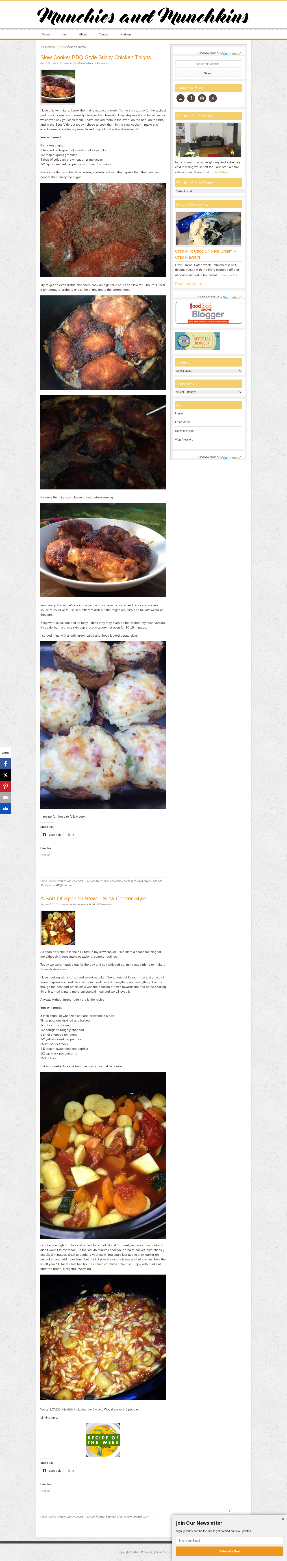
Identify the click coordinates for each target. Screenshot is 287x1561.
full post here (230, 275)
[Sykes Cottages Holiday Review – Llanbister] (208, 157)
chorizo (100, 1517)
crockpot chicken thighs (136, 881)
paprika (157, 881)
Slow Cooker (75, 881)
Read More (221, 172)
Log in (179, 413)
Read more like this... (190, 283)
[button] (229, 1523)
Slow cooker (124, 1517)
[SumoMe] (5, 808)
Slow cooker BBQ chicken (56, 885)
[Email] (5, 797)
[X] (5, 775)
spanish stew (141, 1517)
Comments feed (184, 430)
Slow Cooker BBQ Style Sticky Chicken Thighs (95, 57)
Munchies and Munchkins (143, 17)
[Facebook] (5, 763)
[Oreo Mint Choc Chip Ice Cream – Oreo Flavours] (208, 246)
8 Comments (104, 904)
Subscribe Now (229, 1551)
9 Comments (102, 63)
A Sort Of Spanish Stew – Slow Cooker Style (93, 898)
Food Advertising (207, 53)
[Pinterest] (5, 786)
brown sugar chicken (108, 881)
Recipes (61, 881)
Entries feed (182, 422)
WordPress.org (184, 439)
